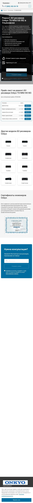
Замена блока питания (7, 112)
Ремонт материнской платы (9, 109)
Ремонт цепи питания (7, 115)
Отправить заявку (16, 74)
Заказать (27, 105)
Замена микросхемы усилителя (9, 118)
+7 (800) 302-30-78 (11, 6)
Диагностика (5, 105)
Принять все (16, 500)
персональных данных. (16, 79)
